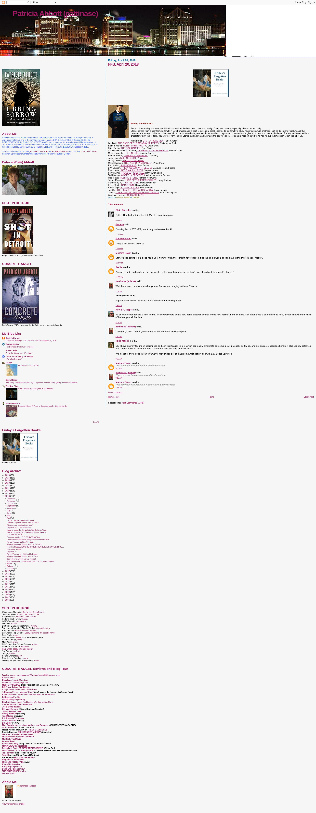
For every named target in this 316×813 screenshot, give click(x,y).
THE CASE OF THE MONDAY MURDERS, (138, 143)
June (9, 513)
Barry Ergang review (12, 766)
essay (16, 635)
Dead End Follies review (13, 769)
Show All (96, 422)
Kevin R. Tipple (124, 309)
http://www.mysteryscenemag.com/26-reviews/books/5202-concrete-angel (31, 675)
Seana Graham (9, 720)
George (120, 224)
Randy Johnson (9, 714)
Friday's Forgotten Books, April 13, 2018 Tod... (25, 544)
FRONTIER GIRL (130, 182)
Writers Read (8, 741)
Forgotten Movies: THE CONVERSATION (23, 537)
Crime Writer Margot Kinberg (19, 356)
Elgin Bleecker (124, 210)
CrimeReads (11, 380)
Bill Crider (7, 723)
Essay (25, 619)
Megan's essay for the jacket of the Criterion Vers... (27, 530)
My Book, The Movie (11, 739)
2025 (7, 478)
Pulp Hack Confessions (13, 760)
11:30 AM (119, 234)
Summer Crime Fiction (26, 617)
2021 (7, 488)
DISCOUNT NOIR (89, 151)
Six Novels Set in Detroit (33, 612)
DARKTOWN (127, 185)
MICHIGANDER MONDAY (29, 732)
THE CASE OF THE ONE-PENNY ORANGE (137, 192)
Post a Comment (114, 392)
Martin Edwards (13, 403)
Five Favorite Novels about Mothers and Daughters (26, 725)
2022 (7, 485)
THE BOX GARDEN (130, 148)
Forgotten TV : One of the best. (19, 528)
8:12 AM (119, 220)
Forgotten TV (12, 552)
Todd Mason (123, 340)
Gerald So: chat (15, 682)
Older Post (309, 397)
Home (211, 397)
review (14, 623)
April (9, 518)
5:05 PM (119, 322)
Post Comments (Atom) (132, 403)
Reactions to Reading (24, 757)
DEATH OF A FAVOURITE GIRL (152, 150)
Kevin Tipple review (11, 764)
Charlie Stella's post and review (17, 704)
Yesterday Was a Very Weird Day (19, 353)
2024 (7, 480)
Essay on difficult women (25, 630)
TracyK (9, 363)
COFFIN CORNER (130, 187)
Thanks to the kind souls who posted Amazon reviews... (29, 540)
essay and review (42, 628)
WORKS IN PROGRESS (133, 175)
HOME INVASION (60, 151)
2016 (7, 574)
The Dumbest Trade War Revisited (19, 347)
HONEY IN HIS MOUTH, (135, 145)
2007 (7, 597)
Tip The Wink (8, 753)
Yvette (119, 267)
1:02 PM (119, 291)
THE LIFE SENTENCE (37, 730)
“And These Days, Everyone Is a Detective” (35, 389)
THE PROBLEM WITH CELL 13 (136, 168)
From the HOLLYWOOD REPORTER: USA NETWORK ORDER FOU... (35, 547)
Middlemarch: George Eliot (28, 365)
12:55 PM (119, 277)
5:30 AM (119, 368)
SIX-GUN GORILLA (129, 158)
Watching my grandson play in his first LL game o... (27, 532)
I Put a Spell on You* (14, 359)
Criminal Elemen (10, 709)
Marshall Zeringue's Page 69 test (17, 734)
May (9, 515)
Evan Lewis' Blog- (10, 743)
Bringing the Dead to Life (28, 614)
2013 (7, 581)
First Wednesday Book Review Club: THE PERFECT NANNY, (31, 561)
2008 (7, 595)
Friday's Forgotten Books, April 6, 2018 (22, 556)
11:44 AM (119, 249)
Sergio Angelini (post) (12, 711)
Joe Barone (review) (11, 707)
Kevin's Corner (13, 338)
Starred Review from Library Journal (21, 559)
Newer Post (113, 397)
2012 (7, 584)
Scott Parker (8, 727)
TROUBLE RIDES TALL (132, 173)
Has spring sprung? (14, 549)
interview (22, 621)
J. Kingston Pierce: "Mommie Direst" (18, 692)
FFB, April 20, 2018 (14, 535)
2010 (7, 589)
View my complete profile (13, 804)
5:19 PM (119, 337)
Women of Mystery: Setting (13, 699)
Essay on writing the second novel (40, 633)
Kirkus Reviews (8, 677)
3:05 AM (119, 359)
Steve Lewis (11, 350)
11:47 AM (119, 263)
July (9, 511)
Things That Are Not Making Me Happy (22, 554)
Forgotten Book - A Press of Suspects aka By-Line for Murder (42, 406)
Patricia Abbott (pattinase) (55, 13)
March (10, 564)
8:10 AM (119, 378)
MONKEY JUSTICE (39, 151)
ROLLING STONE (128, 178)
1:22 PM (119, 387)
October (10, 503)
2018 (7, 496)
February (11, 566)
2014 (7, 579)
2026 (7, 475)
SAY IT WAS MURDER (131, 170)
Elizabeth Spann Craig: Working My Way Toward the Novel (27, 702)
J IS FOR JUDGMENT (153, 141)
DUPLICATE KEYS (134, 195)
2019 (7, 493)
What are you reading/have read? (20, 525)
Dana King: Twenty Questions (15, 680)
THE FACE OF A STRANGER (138, 163)
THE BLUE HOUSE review (14, 771)
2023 (7, 483)
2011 (7, 587)
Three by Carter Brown (133, 160)
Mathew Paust (123, 238)
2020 (7, 491)
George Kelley (12, 344)
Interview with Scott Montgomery (17, 750)
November (11, 501)
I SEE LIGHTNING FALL (13, 762)
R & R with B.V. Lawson (13, 718)
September (11, 506)
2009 (7, 592)
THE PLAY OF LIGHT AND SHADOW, (134, 190)
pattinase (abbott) (126, 281)
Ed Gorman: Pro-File (11, 697)
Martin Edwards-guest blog (14, 746)
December (11, 499)
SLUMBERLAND (128, 165)
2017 (7, 571)
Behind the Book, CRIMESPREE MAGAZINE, (23, 748)
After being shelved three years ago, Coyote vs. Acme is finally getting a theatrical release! (41, 382)
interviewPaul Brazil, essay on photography (17, 648)
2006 (7, 600)
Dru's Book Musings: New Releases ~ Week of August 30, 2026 (31, 341)
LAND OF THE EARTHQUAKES (141, 180)
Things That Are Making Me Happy (20, 520)
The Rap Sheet (12, 386)
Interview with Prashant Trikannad (18, 737)
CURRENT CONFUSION (135, 155)
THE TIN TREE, (132, 153)
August (10, 508)
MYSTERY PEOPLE (11, 685)
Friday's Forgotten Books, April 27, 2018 (23, 523)
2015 (7, 576)
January (10, 569)
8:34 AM (119, 306)
